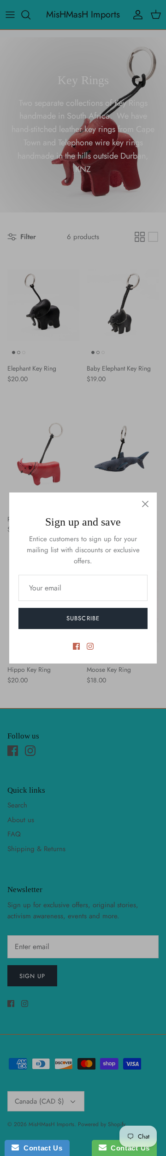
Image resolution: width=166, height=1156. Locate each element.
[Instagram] (90, 646)
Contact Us (40, 1148)
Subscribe (82, 618)
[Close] (145, 504)
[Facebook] (76, 646)
